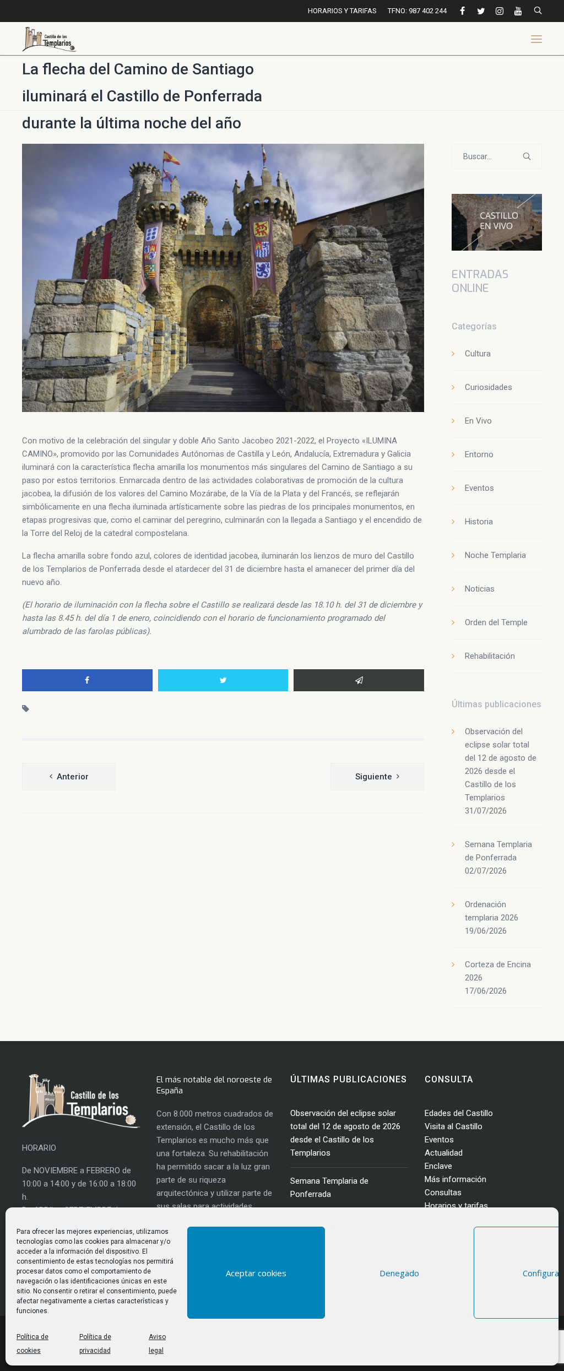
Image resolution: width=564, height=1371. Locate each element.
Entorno (479, 454)
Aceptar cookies (256, 1272)
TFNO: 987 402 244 (417, 11)
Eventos (479, 488)
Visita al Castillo (453, 1126)
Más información (455, 1179)
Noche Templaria (495, 555)
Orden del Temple (496, 622)
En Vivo (478, 421)
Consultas (443, 1192)
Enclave (438, 1166)
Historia (479, 522)
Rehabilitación (490, 656)
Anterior (73, 777)
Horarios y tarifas (456, 1206)
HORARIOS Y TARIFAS (342, 11)
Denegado (399, 1272)
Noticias (480, 589)
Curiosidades (488, 387)
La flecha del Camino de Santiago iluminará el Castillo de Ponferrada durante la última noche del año (142, 96)
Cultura (478, 354)
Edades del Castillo (459, 1113)
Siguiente (373, 777)
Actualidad (444, 1153)
